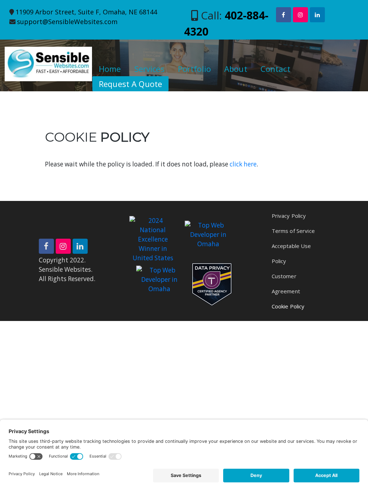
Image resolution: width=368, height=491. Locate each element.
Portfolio (194, 68)
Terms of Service (293, 230)
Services (149, 68)
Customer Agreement (286, 283)
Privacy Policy (289, 215)
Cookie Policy (288, 306)
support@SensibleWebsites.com (67, 21)
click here (243, 164)
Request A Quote (130, 83)
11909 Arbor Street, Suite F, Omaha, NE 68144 (86, 12)
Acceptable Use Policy (291, 253)
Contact (275, 68)
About (235, 68)
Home (110, 68)
